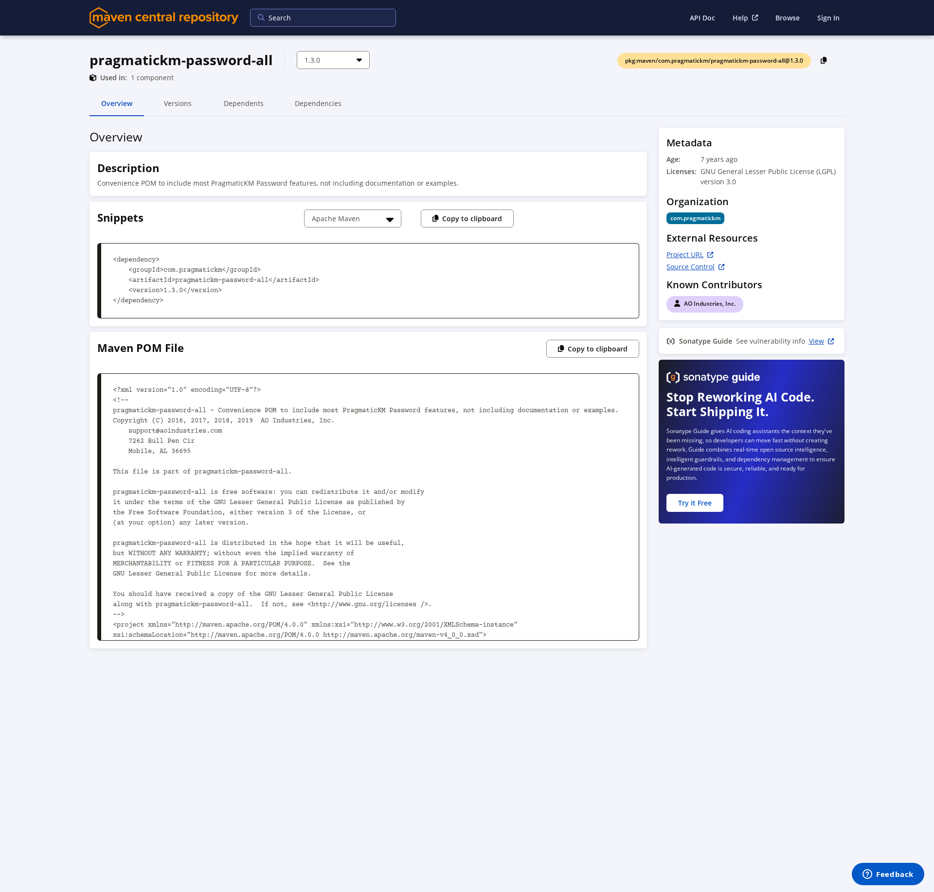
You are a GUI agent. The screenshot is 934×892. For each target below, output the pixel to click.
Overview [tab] (116, 107)
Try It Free (695, 502)
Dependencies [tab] (318, 107)
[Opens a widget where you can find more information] (888, 875)
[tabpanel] (467, 391)
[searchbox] (317, 18)
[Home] (164, 18)
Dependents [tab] (243, 107)
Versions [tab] (177, 107)
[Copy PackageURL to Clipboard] (824, 60)
